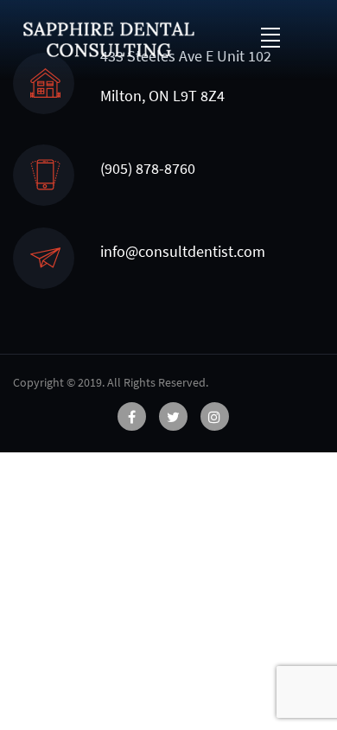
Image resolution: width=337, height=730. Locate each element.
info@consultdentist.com (182, 251)
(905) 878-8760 (147, 168)
